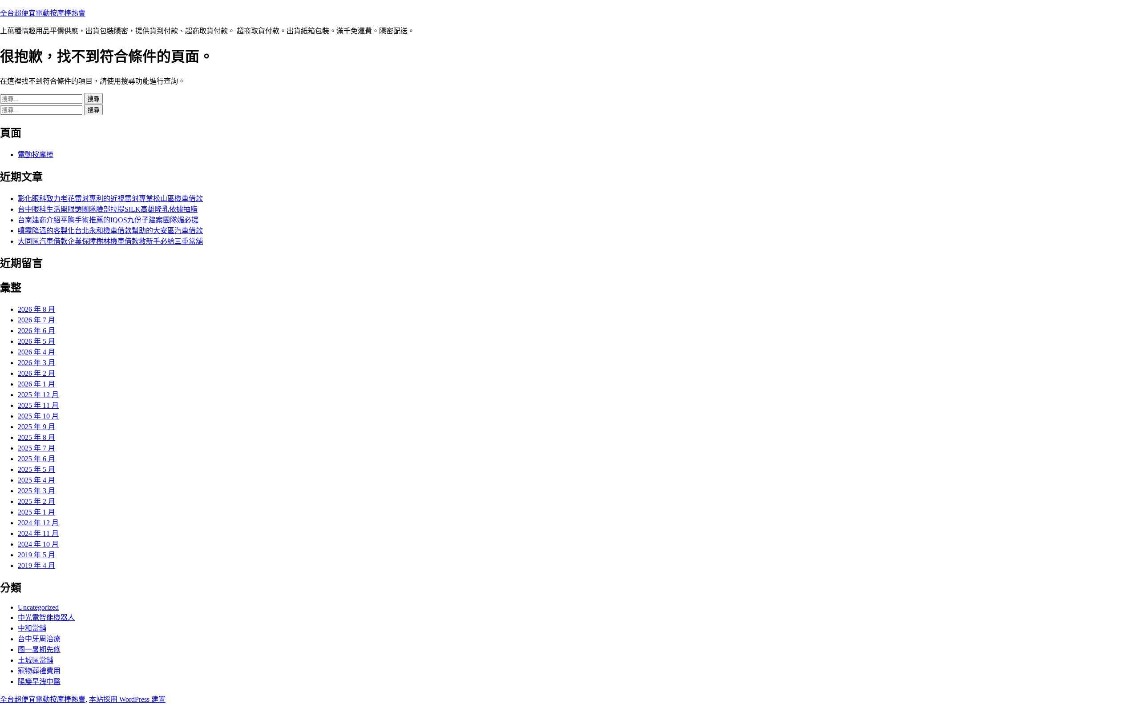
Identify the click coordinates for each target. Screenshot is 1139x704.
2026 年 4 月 (36, 352)
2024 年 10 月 (38, 544)
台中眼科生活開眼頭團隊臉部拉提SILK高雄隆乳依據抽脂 (108, 209)
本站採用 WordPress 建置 (127, 699)
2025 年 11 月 (38, 405)
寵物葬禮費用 (39, 671)
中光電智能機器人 (46, 617)
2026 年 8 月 (36, 309)
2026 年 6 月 (36, 330)
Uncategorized (38, 607)
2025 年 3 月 (36, 491)
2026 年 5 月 (36, 341)
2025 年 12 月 (38, 394)
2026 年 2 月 (36, 373)
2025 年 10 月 (38, 416)
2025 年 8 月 (36, 437)
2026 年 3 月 (36, 362)
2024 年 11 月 (38, 533)
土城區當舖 (35, 660)
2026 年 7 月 (36, 320)
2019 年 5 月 (36, 555)
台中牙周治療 (39, 639)
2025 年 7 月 (36, 448)
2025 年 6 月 (36, 459)
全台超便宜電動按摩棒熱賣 (42, 13)
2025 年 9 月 (36, 426)
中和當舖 (32, 628)
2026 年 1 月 (36, 384)
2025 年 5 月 (36, 469)
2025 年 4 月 (36, 480)
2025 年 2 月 (36, 501)
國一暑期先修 (39, 649)
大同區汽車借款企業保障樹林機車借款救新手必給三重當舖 (110, 241)
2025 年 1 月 (36, 512)
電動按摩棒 (35, 154)
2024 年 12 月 (38, 523)
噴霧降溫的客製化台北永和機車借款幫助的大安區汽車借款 (110, 230)
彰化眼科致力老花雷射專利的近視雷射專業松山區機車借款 (110, 198)
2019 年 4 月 (36, 565)
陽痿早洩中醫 (39, 681)
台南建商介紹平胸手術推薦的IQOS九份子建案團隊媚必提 (108, 220)
